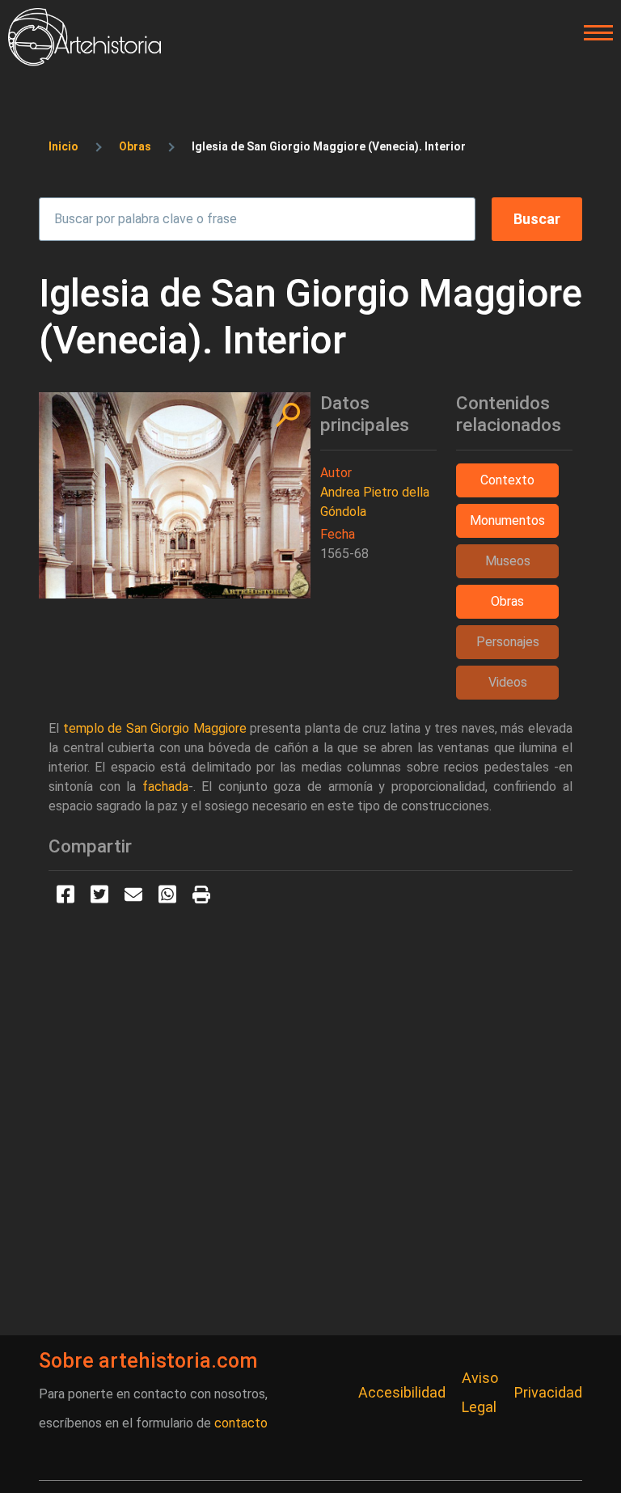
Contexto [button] (507, 480)
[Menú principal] (593, 33)
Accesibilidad (402, 1392)
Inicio (63, 146)
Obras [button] (507, 601)
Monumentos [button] (507, 520)
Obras (135, 146)
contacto (241, 1423)
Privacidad (548, 1392)
